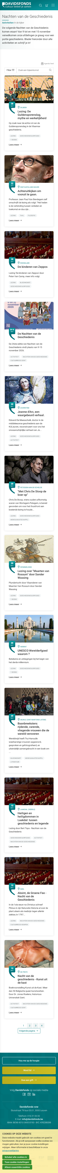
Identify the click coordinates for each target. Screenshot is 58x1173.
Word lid (27, 1070)
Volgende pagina (27, 1031)
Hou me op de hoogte (29, 1060)
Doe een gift (27, 1080)
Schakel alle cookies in (16, 1157)
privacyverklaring (10, 1150)
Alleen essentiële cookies (17, 1167)
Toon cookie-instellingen (17, 1162)
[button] (53, 5)
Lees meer (14, 144)
